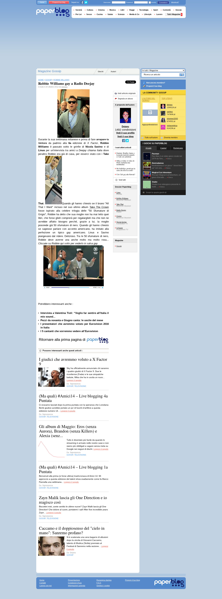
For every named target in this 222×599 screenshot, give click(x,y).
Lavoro (159, 14)
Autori (113, 72)
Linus (118, 192)
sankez (170, 112)
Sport (155, 10)
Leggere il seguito (74, 380)
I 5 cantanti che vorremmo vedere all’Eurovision (69, 331)
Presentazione (74, 580)
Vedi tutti (122, 180)
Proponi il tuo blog (154, 86)
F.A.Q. (99, 583)
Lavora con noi (45, 586)
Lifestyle (147, 14)
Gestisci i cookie (103, 586)
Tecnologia (143, 10)
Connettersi (163, 2)
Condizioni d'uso (75, 583)
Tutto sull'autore (151, 138)
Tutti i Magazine (173, 14)
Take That (119, 204)
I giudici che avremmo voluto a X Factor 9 (73, 361)
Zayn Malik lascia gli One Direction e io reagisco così (73, 500)
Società (79, 10)
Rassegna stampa (104, 580)
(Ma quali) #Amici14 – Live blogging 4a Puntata (73, 398)
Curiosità (167, 10)
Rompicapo (178, 148)
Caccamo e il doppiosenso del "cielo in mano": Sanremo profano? (72, 530)
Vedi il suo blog (125, 136)
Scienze (121, 14)
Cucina (100, 14)
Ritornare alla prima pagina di (62, 339)
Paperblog (53, 12)
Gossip (119, 246)
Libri (122, 10)
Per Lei (79, 14)
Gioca (169, 159)
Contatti (42, 583)
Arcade (148, 148)
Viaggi (131, 10)
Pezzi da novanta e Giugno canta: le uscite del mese (71, 320)
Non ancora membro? (155, 83)
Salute (110, 14)
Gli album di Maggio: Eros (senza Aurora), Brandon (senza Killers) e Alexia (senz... (68, 430)
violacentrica (172, 126)
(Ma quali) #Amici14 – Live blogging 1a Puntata (73, 469)
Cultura (90, 10)
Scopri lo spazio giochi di (156, 192)
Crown (118, 216)
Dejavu (65, 87)
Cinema (101, 10)
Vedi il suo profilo (125, 133)
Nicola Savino (121, 222)
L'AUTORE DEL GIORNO (148, 99)
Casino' (163, 148)
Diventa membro (171, 138)
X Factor (119, 228)
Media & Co (134, 14)
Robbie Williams (122, 198)
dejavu (169, 105)
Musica (112, 10)
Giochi (100, 72)
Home (42, 2)
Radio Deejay (121, 210)
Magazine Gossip (49, 71)
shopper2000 (172, 119)
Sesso (89, 14)
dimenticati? (175, 2)
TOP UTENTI (167, 98)
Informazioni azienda (76, 586)
